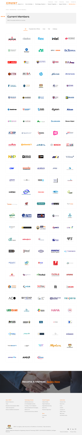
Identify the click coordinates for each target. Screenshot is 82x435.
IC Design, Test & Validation (30, 405)
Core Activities (28, 4)
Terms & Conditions (64, 431)
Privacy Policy (73, 431)
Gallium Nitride (45, 401)
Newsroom (50, 1)
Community (61, 1)
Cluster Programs (52, 4)
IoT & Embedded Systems (30, 403)
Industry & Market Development (12, 409)
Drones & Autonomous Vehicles (31, 411)
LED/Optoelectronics (29, 401)
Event (56, 1)
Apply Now (53, 382)
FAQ (43, 417)
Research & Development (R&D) (12, 405)
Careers (67, 1)
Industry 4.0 (27, 409)
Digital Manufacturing (46, 405)
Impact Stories (62, 4)
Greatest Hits (63, 401)
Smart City (44, 407)
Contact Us (73, 1)
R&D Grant (62, 413)
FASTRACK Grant (63, 415)
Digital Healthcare (46, 403)
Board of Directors (10, 401)
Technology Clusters (40, 4)
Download (44, 415)
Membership (72, 4)
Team (7, 403)
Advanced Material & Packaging (31, 407)
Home (7, 9)
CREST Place (62, 411)
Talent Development (10, 407)
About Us (20, 4)
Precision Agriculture (46, 409)
